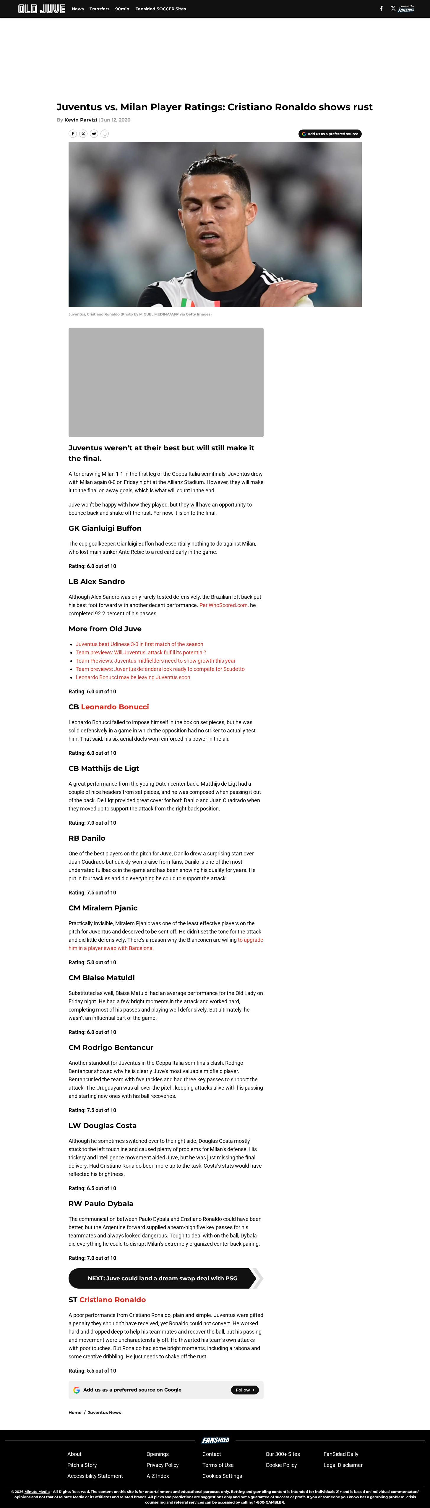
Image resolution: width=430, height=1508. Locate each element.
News (78, 9)
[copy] (104, 134)
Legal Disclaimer (343, 1465)
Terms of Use (218, 1465)
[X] (393, 8)
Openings (158, 1454)
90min (122, 9)
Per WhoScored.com (223, 605)
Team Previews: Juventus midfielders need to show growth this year (156, 661)
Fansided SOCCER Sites (160, 9)
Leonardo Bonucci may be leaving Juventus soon (133, 677)
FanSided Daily (341, 1454)
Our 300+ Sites (283, 1454)
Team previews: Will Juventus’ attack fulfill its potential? (141, 652)
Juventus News (104, 1412)
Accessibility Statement (95, 1476)
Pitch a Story (82, 1465)
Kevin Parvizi (80, 120)
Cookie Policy (281, 1465)
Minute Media (37, 1491)
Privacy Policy (163, 1465)
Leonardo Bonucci (115, 707)
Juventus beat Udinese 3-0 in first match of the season (139, 644)
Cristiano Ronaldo (112, 1299)
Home (75, 1412)
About (74, 1454)
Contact (211, 1454)
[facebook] (381, 8)
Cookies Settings (222, 1476)
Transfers (99, 9)
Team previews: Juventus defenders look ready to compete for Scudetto (160, 669)
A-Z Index (158, 1476)
